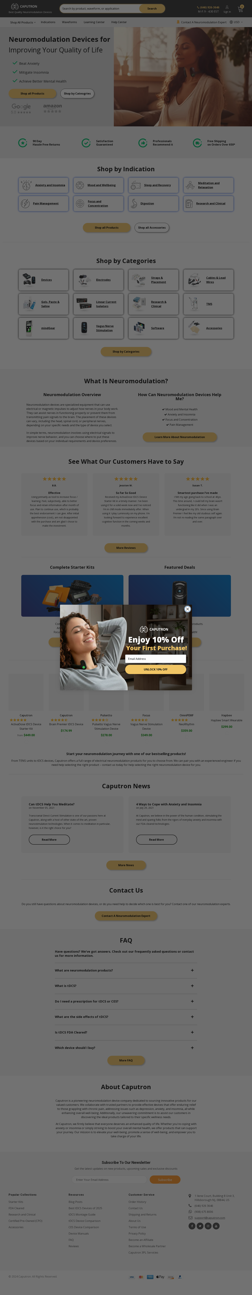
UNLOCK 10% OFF (155, 669)
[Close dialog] (188, 609)
